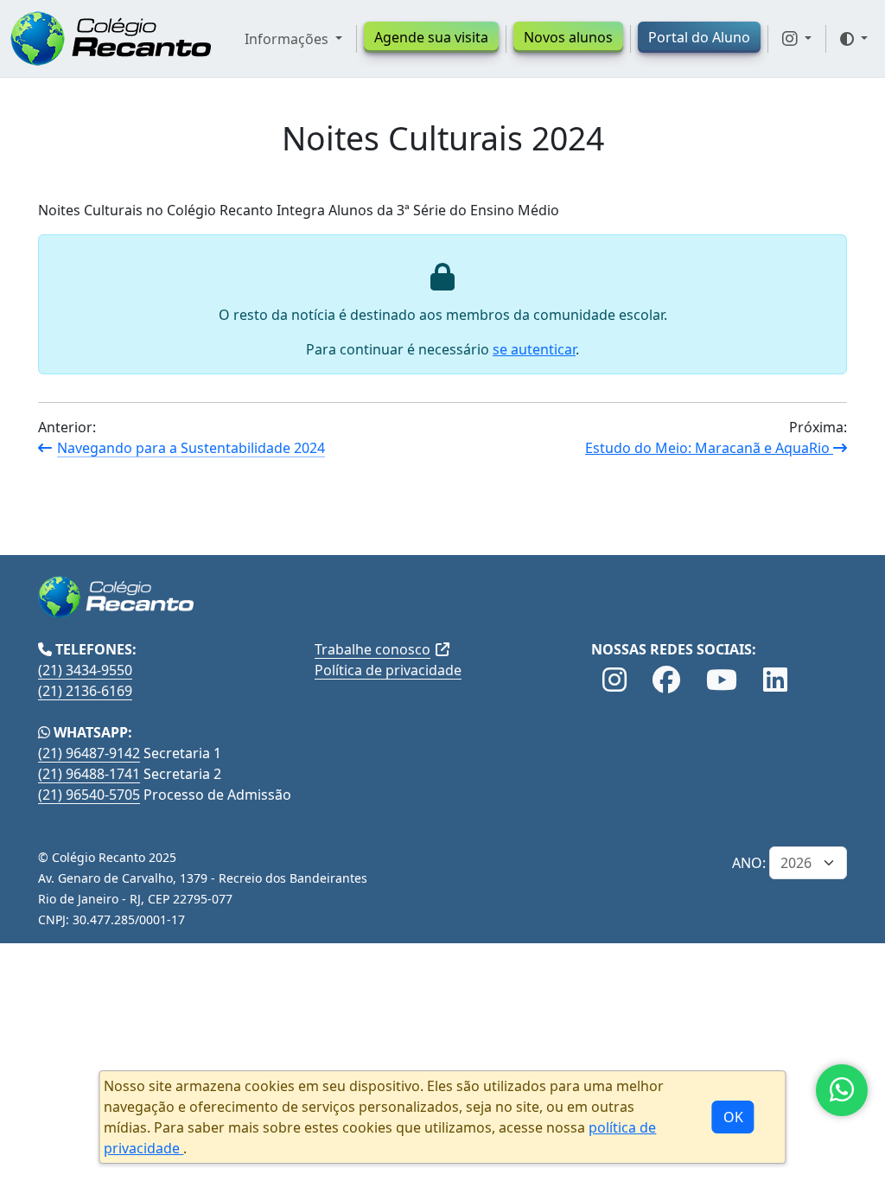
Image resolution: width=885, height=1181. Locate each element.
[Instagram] (614, 680)
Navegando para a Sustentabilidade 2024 (191, 447)
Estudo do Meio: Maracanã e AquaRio (709, 447)
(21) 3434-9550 (85, 670)
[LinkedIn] (775, 680)
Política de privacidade (388, 670)
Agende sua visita (431, 37)
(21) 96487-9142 (89, 753)
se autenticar (534, 349)
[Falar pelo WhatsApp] (842, 1090)
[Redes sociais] (796, 39)
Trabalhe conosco (372, 649)
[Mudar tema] (854, 39)
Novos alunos (568, 37)
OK (733, 1117)
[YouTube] (721, 680)
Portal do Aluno (699, 37)
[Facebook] (666, 680)
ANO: (749, 862)
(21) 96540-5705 (89, 794)
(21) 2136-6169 (85, 690)
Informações (288, 38)
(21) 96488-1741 (89, 773)
